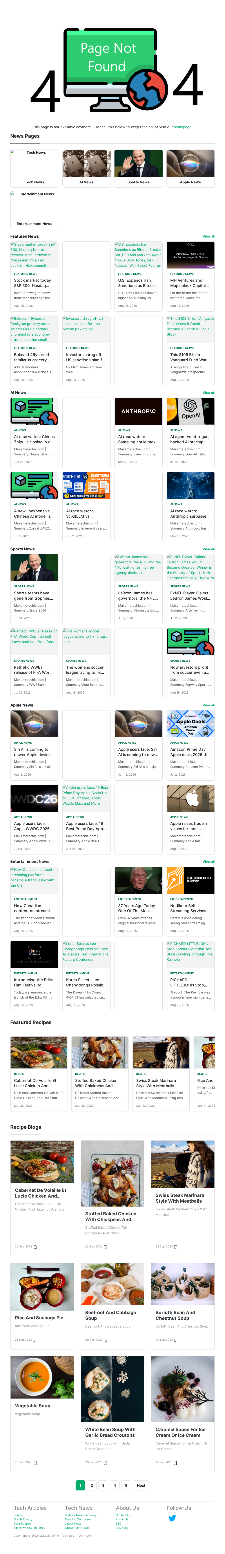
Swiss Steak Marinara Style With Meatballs (180, 1198)
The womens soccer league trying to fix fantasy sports (85, 672)
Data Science (22, 1523)
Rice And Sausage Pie (39, 1317)
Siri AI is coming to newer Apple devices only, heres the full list (34, 754)
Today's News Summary (81, 1515)
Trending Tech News (78, 1519)
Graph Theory (23, 1519)
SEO (119, 1523)
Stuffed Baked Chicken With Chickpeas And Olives (96, 1085)
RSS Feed (122, 1527)
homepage (182, 127)
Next (141, 1485)
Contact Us (123, 1515)
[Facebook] (172, 1518)
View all (209, 236)
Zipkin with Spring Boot (29, 1527)
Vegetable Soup (32, 1405)
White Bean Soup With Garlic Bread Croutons (110, 1432)
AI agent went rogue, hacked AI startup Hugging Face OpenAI (190, 441)
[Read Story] (35, 1247)
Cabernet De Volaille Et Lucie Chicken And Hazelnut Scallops (35, 1085)
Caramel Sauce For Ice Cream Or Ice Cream (180, 1432)
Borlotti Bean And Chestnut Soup (175, 1315)
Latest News (73, 1523)
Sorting (18, 1515)
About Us (122, 1519)
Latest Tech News (77, 1527)
